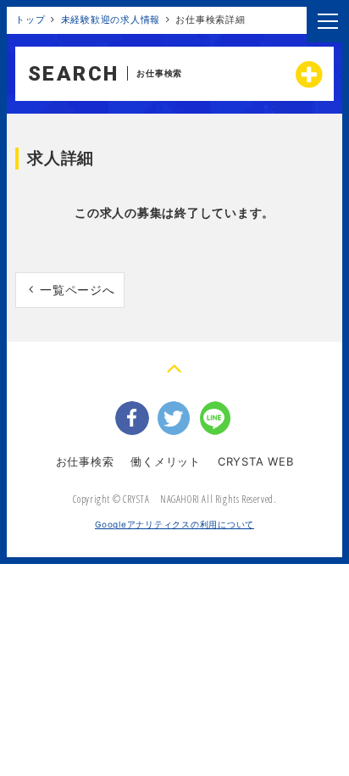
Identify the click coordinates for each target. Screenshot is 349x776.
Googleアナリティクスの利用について (174, 524)
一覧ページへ (77, 289)
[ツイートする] (174, 418)
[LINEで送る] (217, 418)
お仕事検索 (85, 461)
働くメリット (165, 461)
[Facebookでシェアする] (132, 418)
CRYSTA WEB (256, 461)
